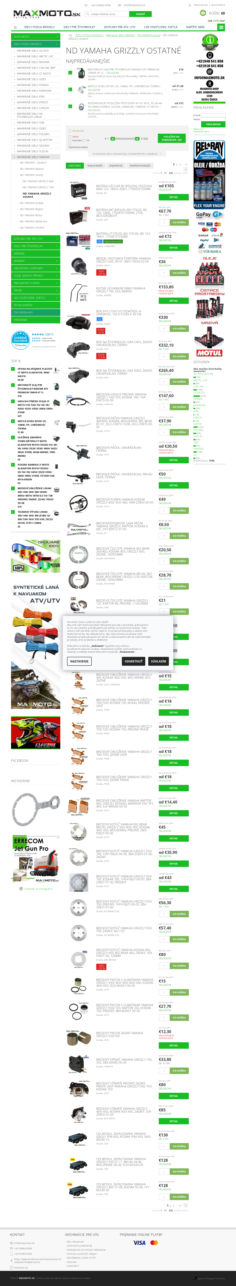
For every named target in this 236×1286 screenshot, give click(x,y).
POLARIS (198, 430)
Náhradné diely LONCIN (33, 108)
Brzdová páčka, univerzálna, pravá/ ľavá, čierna (124, 476)
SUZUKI (198, 436)
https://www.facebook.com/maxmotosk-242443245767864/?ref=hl (37, 1260)
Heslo (196, 119)
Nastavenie (79, 661)
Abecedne (75, 165)
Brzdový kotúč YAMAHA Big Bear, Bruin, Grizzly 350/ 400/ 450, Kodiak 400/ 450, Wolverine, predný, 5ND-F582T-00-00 (123, 829)
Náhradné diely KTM (30, 96)
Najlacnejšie (95, 165)
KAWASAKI (199, 405)
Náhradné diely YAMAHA (33, 157)
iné (195, 455)
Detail (173, 197)
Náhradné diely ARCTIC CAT (35, 56)
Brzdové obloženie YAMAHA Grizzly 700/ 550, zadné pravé (124, 778)
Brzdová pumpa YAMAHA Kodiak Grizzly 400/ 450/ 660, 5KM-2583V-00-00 (124, 501)
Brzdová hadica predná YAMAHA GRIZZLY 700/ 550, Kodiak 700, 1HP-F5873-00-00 (121, 397)
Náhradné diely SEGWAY (33, 145)
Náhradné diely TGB (30, 122)
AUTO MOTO (21, 36)
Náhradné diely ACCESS (33, 50)
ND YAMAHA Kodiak (31, 203)
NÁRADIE (19, 253)
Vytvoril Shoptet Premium (211, 1278)
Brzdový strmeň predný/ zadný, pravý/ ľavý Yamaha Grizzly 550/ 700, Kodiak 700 (124, 1086)
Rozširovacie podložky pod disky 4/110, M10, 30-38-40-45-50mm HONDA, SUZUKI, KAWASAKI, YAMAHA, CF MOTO (125, 106)
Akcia (75, 136)
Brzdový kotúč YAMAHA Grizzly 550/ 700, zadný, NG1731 (124, 930)
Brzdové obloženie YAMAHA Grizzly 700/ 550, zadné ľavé (124, 753)
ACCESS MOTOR (203, 374)
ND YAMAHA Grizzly (31, 175)
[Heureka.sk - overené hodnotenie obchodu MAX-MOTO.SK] (35, 340)
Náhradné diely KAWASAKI (34, 90)
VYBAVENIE (20, 320)
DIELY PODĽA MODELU (39, 27)
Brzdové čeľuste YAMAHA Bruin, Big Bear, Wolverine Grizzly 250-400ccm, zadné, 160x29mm (124, 576)
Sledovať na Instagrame (38, 889)
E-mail (196, 115)
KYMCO (197, 417)
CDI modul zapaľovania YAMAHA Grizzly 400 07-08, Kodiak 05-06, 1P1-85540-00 (123, 1187)
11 (186, 164)
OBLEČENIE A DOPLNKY (28, 268)
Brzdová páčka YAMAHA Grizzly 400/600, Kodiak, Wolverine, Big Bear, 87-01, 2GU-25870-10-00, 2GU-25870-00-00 (124, 422)
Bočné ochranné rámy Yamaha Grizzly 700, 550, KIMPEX (120, 290)
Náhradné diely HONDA (32, 85)
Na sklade (78, 130)
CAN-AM (198, 386)
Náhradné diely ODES (31, 128)
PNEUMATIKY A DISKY (27, 283)
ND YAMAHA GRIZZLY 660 (38, 181)
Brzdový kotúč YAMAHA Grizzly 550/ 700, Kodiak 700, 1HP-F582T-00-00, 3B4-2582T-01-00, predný (124, 879)
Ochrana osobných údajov (82, 1253)
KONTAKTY (73, 1266)
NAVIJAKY (19, 261)
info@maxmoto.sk (24, 1243)
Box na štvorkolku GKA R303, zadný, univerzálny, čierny (124, 372)
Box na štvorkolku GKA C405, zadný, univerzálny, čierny (124, 343)
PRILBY (18, 290)
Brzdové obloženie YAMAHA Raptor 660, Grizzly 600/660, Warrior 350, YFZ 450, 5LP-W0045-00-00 (124, 803)
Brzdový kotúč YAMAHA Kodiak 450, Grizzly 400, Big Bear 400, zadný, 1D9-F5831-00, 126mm (124, 952)
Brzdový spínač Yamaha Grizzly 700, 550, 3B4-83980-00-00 (124, 1061)
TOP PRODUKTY (23, 312)
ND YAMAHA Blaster (32, 169)
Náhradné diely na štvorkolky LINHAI (30, 115)
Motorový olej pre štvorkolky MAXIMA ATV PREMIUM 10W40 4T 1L (123, 71)
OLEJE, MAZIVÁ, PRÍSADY (28, 275)
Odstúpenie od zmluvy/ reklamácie (86, 1249)
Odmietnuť (134, 661)
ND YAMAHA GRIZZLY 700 (38, 187)
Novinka (77, 140)
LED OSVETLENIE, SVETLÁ (160, 27)
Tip (88, 140)
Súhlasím (158, 661)
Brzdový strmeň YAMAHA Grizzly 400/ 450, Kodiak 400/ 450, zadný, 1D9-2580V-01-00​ (124, 1111)
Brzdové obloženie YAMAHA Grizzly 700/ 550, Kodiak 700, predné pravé (124, 728)
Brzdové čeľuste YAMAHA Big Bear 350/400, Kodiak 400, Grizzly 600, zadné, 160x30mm (123, 551)
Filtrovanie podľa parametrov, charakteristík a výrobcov (125, 153)
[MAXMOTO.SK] (47, 10)
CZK (210, 20)
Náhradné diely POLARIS (33, 134)
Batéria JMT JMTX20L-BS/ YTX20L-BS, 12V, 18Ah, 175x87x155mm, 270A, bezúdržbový (122, 212)
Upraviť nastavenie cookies (76, 1278)
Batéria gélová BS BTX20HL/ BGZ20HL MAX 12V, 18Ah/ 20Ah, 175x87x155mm (124, 187)
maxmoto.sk (21, 1267)
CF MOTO (199, 392)
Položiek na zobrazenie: (172, 138)
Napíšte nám (195, 27)
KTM (196, 411)
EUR (216, 20)
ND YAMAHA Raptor (31, 209)
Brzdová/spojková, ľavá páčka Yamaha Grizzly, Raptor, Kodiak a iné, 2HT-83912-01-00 (122, 526)
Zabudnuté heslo (201, 131)
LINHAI (197, 424)
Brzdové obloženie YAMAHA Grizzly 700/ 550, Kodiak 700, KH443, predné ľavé (124, 702)
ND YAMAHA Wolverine (33, 221)
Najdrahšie (116, 165)
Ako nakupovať (75, 1241)
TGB (195, 442)
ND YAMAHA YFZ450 (32, 227)
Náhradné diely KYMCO (32, 102)
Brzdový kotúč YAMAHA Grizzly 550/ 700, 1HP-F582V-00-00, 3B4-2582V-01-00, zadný (124, 854)
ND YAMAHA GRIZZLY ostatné (37, 195)
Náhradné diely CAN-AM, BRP (36, 68)
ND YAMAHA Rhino (31, 215)
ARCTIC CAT (200, 380)
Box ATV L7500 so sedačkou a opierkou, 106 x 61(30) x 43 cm (118, 313)
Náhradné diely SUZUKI (32, 151)
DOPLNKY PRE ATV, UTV (119, 27)
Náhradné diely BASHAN (33, 62)
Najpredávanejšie (76, 147)
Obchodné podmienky (79, 1245)
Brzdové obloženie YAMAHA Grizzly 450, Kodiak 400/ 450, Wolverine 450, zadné (124, 677)
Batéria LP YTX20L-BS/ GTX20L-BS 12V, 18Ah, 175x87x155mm (123, 235)
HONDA (198, 399)
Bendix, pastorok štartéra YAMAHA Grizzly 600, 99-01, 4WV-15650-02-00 (123, 260)
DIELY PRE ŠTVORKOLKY (79, 27)
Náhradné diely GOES (31, 79)
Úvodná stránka (15, 27)
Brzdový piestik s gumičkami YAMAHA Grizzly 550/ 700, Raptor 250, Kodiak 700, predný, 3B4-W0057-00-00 (124, 1008)
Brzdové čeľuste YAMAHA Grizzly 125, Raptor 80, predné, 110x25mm (122, 602)
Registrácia (218, 5)
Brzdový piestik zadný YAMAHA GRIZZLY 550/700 (119, 1034)
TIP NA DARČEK (23, 305)
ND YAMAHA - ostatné (33, 162)
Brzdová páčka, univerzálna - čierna (119, 449)
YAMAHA (198, 448)
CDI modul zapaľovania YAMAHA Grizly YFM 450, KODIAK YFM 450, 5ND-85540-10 (123, 1136)
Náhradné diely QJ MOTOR (34, 140)
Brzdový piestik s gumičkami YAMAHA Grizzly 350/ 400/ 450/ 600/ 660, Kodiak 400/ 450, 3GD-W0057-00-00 (124, 982)
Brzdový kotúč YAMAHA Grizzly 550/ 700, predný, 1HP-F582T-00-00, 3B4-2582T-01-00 (124, 904)
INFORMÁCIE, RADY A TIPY (81, 1257)
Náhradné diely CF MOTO (34, 73)
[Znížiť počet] (160, 220)
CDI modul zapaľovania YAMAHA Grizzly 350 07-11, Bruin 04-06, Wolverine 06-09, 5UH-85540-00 (121, 1161)
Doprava (71, 1262)
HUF (222, 20)
